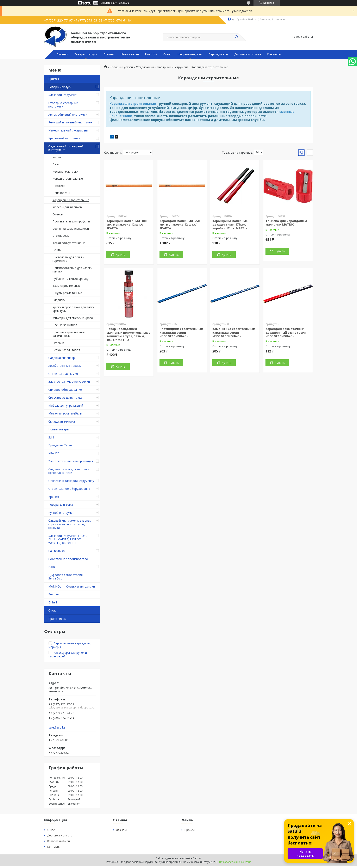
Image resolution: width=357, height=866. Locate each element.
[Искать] (236, 37)
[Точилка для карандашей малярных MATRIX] (288, 186)
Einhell (52, 602)
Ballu (51, 567)
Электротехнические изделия (69, 381)
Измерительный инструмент (68, 130)
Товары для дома (60, 504)
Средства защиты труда (65, 397)
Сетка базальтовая (66, 350)
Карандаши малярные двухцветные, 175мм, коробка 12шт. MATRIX (230, 224)
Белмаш (54, 594)
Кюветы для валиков (67, 207)
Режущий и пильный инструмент (71, 122)
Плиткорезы (61, 193)
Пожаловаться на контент (235, 862)
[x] (116, 137)
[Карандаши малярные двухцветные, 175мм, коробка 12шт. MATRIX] (234, 186)
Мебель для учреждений (65, 405)
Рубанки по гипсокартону (70, 279)
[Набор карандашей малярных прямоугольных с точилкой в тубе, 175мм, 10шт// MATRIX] (129, 294)
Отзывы (121, 830)
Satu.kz (197, 858)
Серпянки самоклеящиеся (70, 229)
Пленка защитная (64, 325)
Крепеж (53, 497)
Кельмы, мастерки (65, 171)
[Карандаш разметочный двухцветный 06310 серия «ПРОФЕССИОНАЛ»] (288, 294)
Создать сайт (109, 2)
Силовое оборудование (65, 390)
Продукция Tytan (60, 445)
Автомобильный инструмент (68, 114)
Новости (151, 54)
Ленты (56, 250)
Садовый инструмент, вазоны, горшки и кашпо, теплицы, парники (69, 524)
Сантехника (56, 551)
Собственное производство (68, 559)
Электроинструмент (62, 95)
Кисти (56, 157)
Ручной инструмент (62, 513)
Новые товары (58, 429)
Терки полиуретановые (68, 243)
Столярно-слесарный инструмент (63, 105)
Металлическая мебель (65, 413)
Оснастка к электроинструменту (71, 481)
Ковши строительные (67, 178)
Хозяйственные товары (64, 366)
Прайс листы (57, 619)
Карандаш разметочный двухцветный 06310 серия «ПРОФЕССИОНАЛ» (285, 332)
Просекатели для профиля (71, 221)
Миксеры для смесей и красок (73, 318)
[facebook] (112, 137)
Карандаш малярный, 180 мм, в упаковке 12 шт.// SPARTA (126, 224)
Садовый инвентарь (62, 358)
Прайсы (189, 830)
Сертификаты (218, 54)
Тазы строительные (66, 286)
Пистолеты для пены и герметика (68, 259)
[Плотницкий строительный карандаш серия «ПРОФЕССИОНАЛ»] (182, 294)
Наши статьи (130, 54)
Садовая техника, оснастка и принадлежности (68, 471)
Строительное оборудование (69, 489)
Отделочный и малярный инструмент (65, 148)
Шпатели (58, 186)
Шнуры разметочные (67, 293)
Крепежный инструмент (65, 138)
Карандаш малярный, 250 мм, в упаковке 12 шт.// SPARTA (179, 224)
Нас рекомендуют (189, 54)
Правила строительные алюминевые (69, 334)
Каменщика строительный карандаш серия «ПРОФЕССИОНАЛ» (233, 332)
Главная (62, 54)
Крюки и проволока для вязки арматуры (73, 309)
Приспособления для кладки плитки (72, 270)
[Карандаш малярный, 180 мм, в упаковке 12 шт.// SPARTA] (129, 186)
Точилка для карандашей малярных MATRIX (286, 223)
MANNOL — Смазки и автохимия (71, 586)
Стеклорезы (60, 236)
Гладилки (58, 300)
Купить (121, 255)
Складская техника (61, 421)
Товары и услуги (85, 54)
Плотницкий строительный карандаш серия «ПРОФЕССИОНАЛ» (181, 332)
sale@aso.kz (57, 727)
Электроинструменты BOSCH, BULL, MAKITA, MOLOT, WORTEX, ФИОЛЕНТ (69, 539)
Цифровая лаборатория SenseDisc (65, 577)
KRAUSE (53, 453)
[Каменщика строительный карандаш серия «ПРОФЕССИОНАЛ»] (234, 294)
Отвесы (57, 214)
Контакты (274, 54)
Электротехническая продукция (70, 461)
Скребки (58, 343)
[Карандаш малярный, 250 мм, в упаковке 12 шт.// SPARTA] (182, 186)
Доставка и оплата (247, 54)
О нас (167, 54)
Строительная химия (63, 374)
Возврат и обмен (58, 841)
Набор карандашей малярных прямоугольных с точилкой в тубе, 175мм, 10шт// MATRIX (128, 334)
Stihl (51, 437)
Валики (57, 164)
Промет (109, 54)
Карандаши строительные (70, 200)
